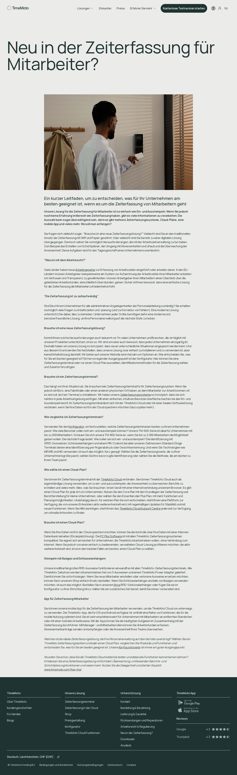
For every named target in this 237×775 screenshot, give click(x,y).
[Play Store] (189, 702)
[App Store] (188, 710)
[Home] (18, 8)
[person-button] (220, 8)
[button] (213, 8)
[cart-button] (226, 8)
